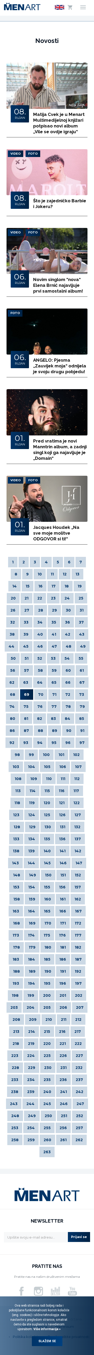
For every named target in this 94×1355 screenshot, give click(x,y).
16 (40, 586)
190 (47, 971)
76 (40, 706)
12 (65, 574)
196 (62, 983)
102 (76, 754)
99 (31, 754)
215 (47, 1031)
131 (62, 827)
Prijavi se (79, 1237)
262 (79, 1140)
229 (31, 1067)
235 (47, 1079)
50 (13, 658)
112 (77, 778)
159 (32, 899)
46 (40, 646)
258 (15, 1140)
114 (33, 790)
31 (82, 610)
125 (47, 815)
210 (48, 1019)
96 (67, 742)
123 (16, 815)
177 (78, 935)
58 (40, 670)
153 (16, 887)
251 (64, 1115)
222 (78, 1043)
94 (40, 742)
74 (12, 706)
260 (47, 1140)
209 (33, 1019)
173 (16, 935)
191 (63, 971)
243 (13, 1103)
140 (47, 851)
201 (63, 995)
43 (81, 634)
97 (82, 742)
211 (63, 1019)
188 (16, 971)
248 (15, 1115)
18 (66, 586)
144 (31, 863)
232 (79, 1067)
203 (14, 1007)
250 (48, 1115)
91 (82, 730)
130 (47, 827)
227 (79, 1055)
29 (54, 610)
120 (47, 802)
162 (77, 899)
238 (14, 1091)
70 (40, 694)
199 (30, 995)
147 (78, 863)
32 (12, 622)
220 (47, 1043)
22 (39, 598)
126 (62, 815)
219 (31, 1043)
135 (47, 839)
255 (47, 1128)
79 (82, 706)
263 (47, 1152)
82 (39, 718)
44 (11, 646)
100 (46, 754)
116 (61, 790)
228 (15, 1067)
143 (15, 863)
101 (61, 754)
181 (63, 947)
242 (79, 1091)
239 (30, 1091)
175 (47, 935)
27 (26, 610)
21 (26, 598)
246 (64, 1103)
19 (80, 586)
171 (63, 923)
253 (14, 1128)
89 (54, 730)
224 (31, 1055)
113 (18, 790)
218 (16, 1043)
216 (62, 1031)
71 (54, 694)
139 (31, 851)
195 (47, 983)
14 (14, 586)
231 (63, 1067)
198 (15, 995)
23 (53, 598)
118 (17, 802)
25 (81, 598)
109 (33, 778)
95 (53, 742)
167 (78, 911)
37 (81, 622)
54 (67, 658)
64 (40, 682)
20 (13, 598)
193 (16, 983)
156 (62, 887)
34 (40, 622)
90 (68, 730)
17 (53, 586)
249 (32, 1115)
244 (30, 1103)
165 (47, 911)
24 (67, 598)
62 (11, 682)
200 (47, 995)
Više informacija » (47, 1329)
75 (26, 706)
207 (80, 1007)
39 (26, 634)
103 (16, 766)
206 (63, 1007)
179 (32, 947)
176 (62, 935)
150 (48, 875)
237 (79, 1079)
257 (79, 1128)
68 (12, 694)
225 (47, 1055)
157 (77, 887)
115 (47, 790)
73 (81, 694)
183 (16, 959)
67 (82, 682)
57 (26, 670)
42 (67, 634)
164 (31, 911)
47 (54, 646)
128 (17, 827)
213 (16, 1031)
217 (77, 1031)
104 (31, 766)
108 (18, 778)
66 (67, 682)
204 (30, 1007)
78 (68, 706)
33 (26, 622)
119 (32, 802)
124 (31, 815)
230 (47, 1067)
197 (78, 983)
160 (47, 899)
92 (11, 742)
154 (31, 887)
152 (78, 875)
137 (77, 839)
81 (26, 718)
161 (63, 899)
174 (31, 935)
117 (76, 790)
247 (80, 1103)
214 (31, 1031)
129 (32, 827)
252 (79, 1115)
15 (28, 586)
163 (16, 911)
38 (12, 634)
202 (78, 995)
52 (39, 658)
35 (53, 622)
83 (53, 718)
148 (16, 875)
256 (63, 1128)
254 (31, 1128)
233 (14, 1079)
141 (63, 851)
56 (12, 670)
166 (62, 911)
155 (47, 887)
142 (77, 851)
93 (25, 742)
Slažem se (47, 1341)
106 (62, 766)
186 (62, 959)
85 (81, 718)
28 (40, 610)
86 (12, 730)
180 (47, 947)
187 (78, 959)
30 (68, 610)
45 (25, 646)
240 (47, 1091)
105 (47, 766)
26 (12, 610)
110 (49, 778)
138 (16, 851)
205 (47, 1007)
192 (78, 971)
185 (47, 959)
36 (67, 622)
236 (63, 1079)
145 (47, 863)
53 (53, 658)
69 (26, 694)
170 (47, 923)
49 (83, 646)
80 (12, 718)
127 (77, 815)
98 (17, 754)
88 (40, 730)
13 (77, 574)
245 (47, 1103)
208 (16, 1019)
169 (32, 923)
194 (31, 983)
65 (53, 682)
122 (76, 802)
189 (32, 971)
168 (16, 923)
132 (77, 827)
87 (26, 730)
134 (31, 839)
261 (63, 1140)
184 (31, 959)
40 (40, 634)
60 (68, 670)
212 (78, 1019)
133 (16, 839)
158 (16, 899)
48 (68, 646)
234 (31, 1079)
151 (63, 875)
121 (61, 802)
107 (78, 766)
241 (63, 1091)
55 (81, 658)
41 (54, 634)
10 (40, 574)
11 (52, 574)
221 (63, 1043)
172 (78, 923)
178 (16, 947)
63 (25, 682)
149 (32, 875)
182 (78, 947)
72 (67, 694)
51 (26, 658)
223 (14, 1055)
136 (62, 839)
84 (67, 718)
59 (54, 670)
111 (63, 778)
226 (63, 1055)
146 (63, 863)
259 (31, 1140)
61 (82, 670)
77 (54, 706)
